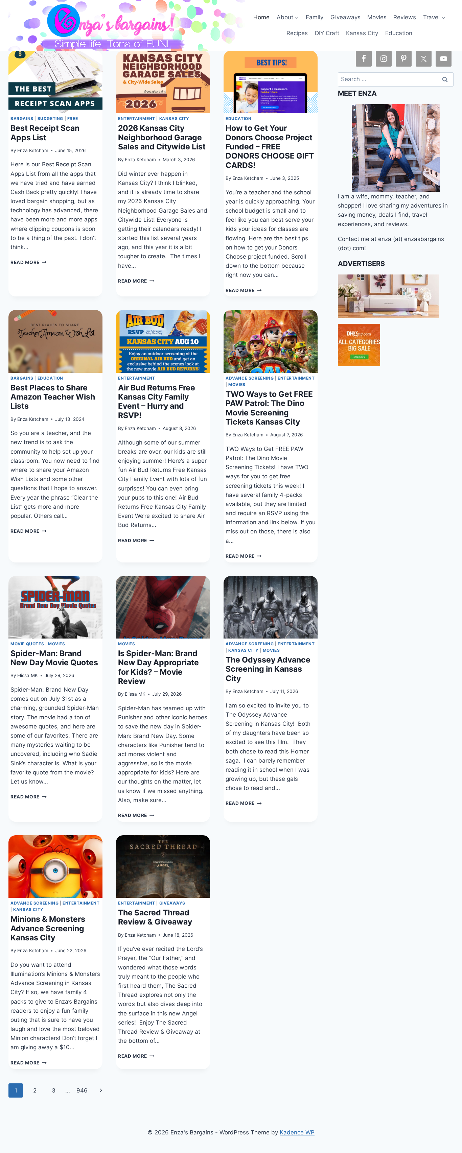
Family (314, 17)
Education (398, 33)
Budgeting (50, 118)
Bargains (21, 118)
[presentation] (55, 82)
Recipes (297, 33)
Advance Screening (250, 378)
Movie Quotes (27, 643)
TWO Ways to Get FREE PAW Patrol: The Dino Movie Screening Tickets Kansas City (269, 408)
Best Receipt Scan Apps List (44, 132)
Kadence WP (297, 1132)
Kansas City (362, 33)
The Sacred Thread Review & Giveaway (155, 917)
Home (261, 17)
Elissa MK (27, 675)
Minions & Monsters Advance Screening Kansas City (47, 928)
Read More (28, 262)
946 (82, 1090)
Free (72, 118)
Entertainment (136, 118)
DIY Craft (327, 33)
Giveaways (345, 17)
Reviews (404, 17)
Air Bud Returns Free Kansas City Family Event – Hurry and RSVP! (156, 401)
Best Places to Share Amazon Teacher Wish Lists (52, 397)
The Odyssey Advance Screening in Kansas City (268, 669)
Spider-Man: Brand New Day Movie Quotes (54, 658)
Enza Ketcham (32, 150)
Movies (377, 17)
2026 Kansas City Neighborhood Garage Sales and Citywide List (162, 137)
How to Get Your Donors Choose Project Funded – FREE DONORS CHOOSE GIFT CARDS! (270, 146)
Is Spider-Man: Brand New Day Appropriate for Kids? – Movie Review (158, 667)
